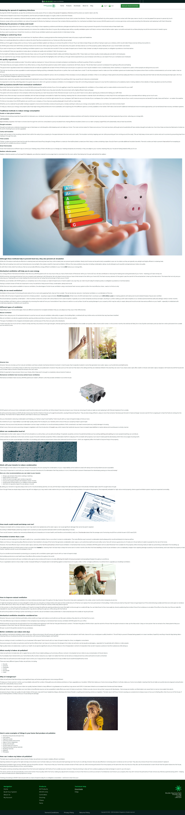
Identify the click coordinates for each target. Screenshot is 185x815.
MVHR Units (43, 792)
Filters (41, 800)
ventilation (82, 29)
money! (115, 470)
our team (65, 48)
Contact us (90, 48)
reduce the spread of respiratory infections (61, 13)
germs (55, 413)
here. (170, 82)
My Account (8, 797)
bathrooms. (124, 365)
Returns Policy (84, 812)
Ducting (42, 797)
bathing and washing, (107, 434)
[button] (69, 6)
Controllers (43, 795)
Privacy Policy (69, 812)
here (29, 56)
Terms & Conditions (52, 812)
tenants (53, 421)
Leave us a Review (58, 1)
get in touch (65, 101)
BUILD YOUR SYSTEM (130, 6)
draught (26, 603)
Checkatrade (82, 532)
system (45, 43)
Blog (91, 5)
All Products (43, 789)
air (102, 653)
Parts (41, 803)
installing (99, 547)
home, (30, 372)
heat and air (166, 141)
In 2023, (2, 296)
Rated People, (12, 529)
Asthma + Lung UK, (13, 686)
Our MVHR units (5, 90)
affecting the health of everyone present (69, 559)
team (50, 281)
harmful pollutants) (48, 544)
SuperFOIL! (103, 121)
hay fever (35, 37)
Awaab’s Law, (54, 427)
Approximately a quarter (7, 121)
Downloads (77, 5)
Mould (2, 26)
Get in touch (85, 281)
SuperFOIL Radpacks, (26, 154)
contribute (104, 273)
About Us (85, 5)
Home (62, 5)
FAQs (76, 792)
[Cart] (109, 5)
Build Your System (10, 792)
